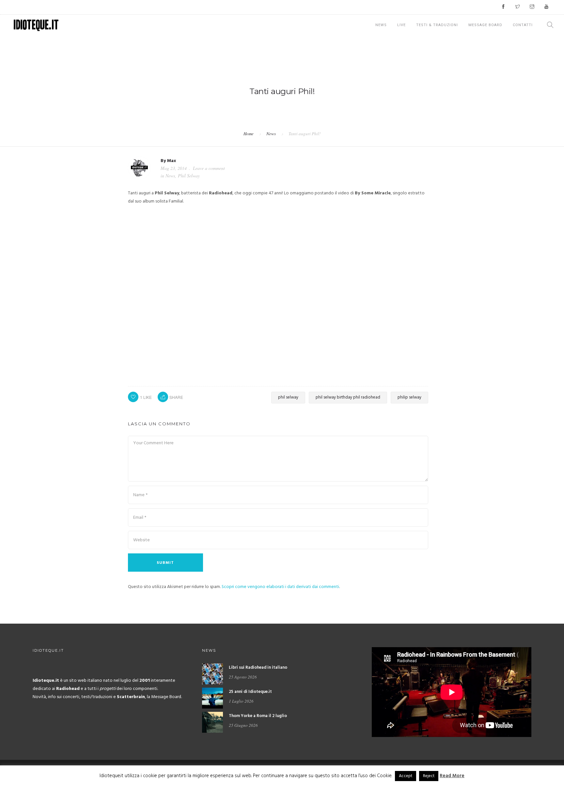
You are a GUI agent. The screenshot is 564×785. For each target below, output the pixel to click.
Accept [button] (405, 776)
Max (171, 161)
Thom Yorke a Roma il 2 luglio (258, 715)
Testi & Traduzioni (437, 25)
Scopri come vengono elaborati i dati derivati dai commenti (280, 587)
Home (248, 134)
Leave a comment (209, 168)
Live (401, 25)
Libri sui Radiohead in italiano (258, 667)
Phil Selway (189, 175)
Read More (452, 776)
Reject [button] (428, 776)
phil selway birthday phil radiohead (348, 397)
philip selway (409, 397)
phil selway (288, 397)
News (381, 25)
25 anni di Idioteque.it (250, 691)
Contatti (523, 25)
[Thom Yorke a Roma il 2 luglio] (212, 722)
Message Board (485, 25)
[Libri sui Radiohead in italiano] (212, 674)
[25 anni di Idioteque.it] (212, 698)
